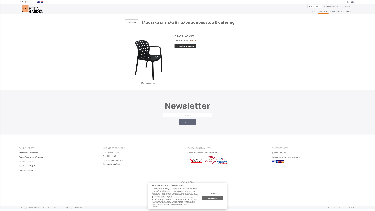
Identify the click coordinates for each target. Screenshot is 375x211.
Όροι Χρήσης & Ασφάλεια (28, 166)
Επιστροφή (132, 22)
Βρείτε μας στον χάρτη (111, 164)
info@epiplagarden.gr (116, 160)
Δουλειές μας (315, 6)
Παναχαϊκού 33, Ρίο (332, 6)
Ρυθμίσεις (155, 206)
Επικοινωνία (31, 2)
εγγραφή (187, 122)
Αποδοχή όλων (212, 198)
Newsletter (187, 105)
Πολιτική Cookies (173, 190)
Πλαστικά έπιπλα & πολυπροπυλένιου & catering (187, 22)
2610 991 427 (348, 6)
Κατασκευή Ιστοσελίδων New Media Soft (341, 208)
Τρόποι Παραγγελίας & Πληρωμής (31, 157)
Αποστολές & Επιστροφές (28, 153)
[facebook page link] (20, 2)
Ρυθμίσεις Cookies (26, 170)
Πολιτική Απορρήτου (26, 161)
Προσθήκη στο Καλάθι (185, 46)
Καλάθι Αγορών (280, 153)
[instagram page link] (23, 2)
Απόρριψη (213, 193)
